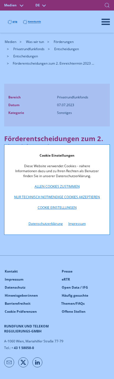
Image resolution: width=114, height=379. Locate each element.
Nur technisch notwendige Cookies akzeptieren (57, 197)
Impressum (77, 223)
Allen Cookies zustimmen (57, 186)
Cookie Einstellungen (57, 207)
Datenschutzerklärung (45, 223)
